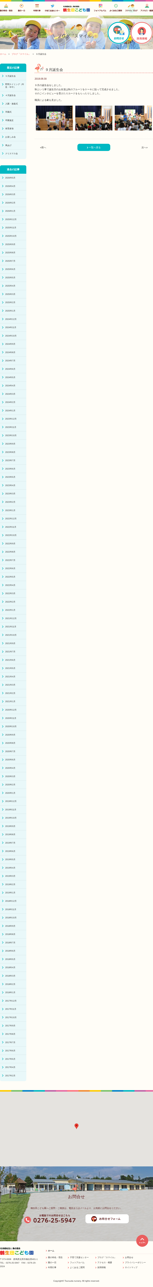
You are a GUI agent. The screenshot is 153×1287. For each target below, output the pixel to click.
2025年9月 (10, 244)
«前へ (43, 147)
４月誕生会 (10, 95)
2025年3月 (10, 294)
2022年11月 (10, 527)
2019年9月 (10, 826)
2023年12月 (11, 419)
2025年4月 (10, 286)
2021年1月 (10, 701)
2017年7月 (10, 1042)
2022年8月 (10, 552)
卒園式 (8, 112)
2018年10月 (11, 917)
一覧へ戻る (94, 147)
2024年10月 (11, 336)
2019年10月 (11, 818)
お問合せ (129, 1257)
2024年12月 (11, 319)
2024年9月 (10, 344)
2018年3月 (10, 976)
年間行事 (52, 1267)
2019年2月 (10, 884)
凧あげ (8, 145)
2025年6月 (10, 269)
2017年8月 (10, 1034)
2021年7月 (10, 651)
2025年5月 (10, 277)
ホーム (51, 1250)
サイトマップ (131, 1267)
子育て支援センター (79, 1257)
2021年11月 (10, 626)
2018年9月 (10, 926)
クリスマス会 (11, 153)
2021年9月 (10, 643)
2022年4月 (10, 585)
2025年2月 (10, 302)
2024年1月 (10, 410)
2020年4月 (10, 768)
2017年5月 (10, 1059)
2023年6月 (10, 469)
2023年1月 (10, 510)
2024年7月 (10, 360)
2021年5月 (10, 668)
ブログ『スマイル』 (106, 1257)
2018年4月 (10, 967)
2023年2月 (10, 502)
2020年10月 (11, 726)
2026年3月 (10, 194)
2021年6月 (10, 660)
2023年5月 (10, 477)
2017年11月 (10, 1009)
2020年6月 (10, 759)
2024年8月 (10, 352)
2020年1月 (10, 793)
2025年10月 (11, 236)
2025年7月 (10, 261)
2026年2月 (10, 203)
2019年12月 (11, 801)
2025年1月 (10, 311)
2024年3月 (10, 394)
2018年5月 (10, 959)
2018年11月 (10, 909)
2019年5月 (10, 859)
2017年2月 (10, 1075)
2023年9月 (10, 444)
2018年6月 (10, 951)
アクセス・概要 (104, 1262)
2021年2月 (10, 693)
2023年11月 (10, 427)
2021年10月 (11, 635)
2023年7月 (10, 460)
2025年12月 (11, 219)
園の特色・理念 (55, 1257)
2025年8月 (10, 252)
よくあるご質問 (77, 1267)
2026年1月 (10, 211)
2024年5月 (10, 377)
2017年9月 (10, 1025)
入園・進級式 (11, 103)
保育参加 (9, 128)
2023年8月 (10, 452)
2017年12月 (11, 1001)
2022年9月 (10, 543)
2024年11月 (10, 327)
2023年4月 (10, 485)
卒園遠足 (9, 120)
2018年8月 (10, 934)
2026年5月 (10, 178)
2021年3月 (10, 685)
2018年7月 (10, 942)
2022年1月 (10, 610)
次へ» (144, 147)
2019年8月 (10, 834)
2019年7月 (10, 843)
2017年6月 (10, 1050)
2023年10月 (11, 435)
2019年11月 (10, 809)
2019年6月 (10, 851)
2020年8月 (10, 743)
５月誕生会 (10, 76)
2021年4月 (10, 676)
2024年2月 (10, 402)
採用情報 (101, 1267)
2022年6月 (10, 568)
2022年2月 (10, 602)
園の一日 (52, 1262)
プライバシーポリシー (135, 1262)
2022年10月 (11, 535)
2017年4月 (10, 1067)
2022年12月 (11, 518)
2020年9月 (10, 735)
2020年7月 (10, 751)
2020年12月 (11, 710)
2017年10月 (11, 1017)
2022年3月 (10, 593)
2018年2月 (10, 984)
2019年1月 (10, 892)
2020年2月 (10, 784)
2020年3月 (10, 776)
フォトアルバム (77, 1262)
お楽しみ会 (10, 137)
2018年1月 (10, 992)
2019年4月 (10, 868)
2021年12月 (11, 618)
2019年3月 (10, 876)
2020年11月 (10, 718)
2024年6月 (10, 369)
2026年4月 (10, 186)
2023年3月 (10, 493)
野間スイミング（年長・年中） (14, 85)
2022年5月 (10, 577)
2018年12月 (11, 901)
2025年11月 (10, 227)
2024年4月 (10, 385)
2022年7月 (10, 560)
